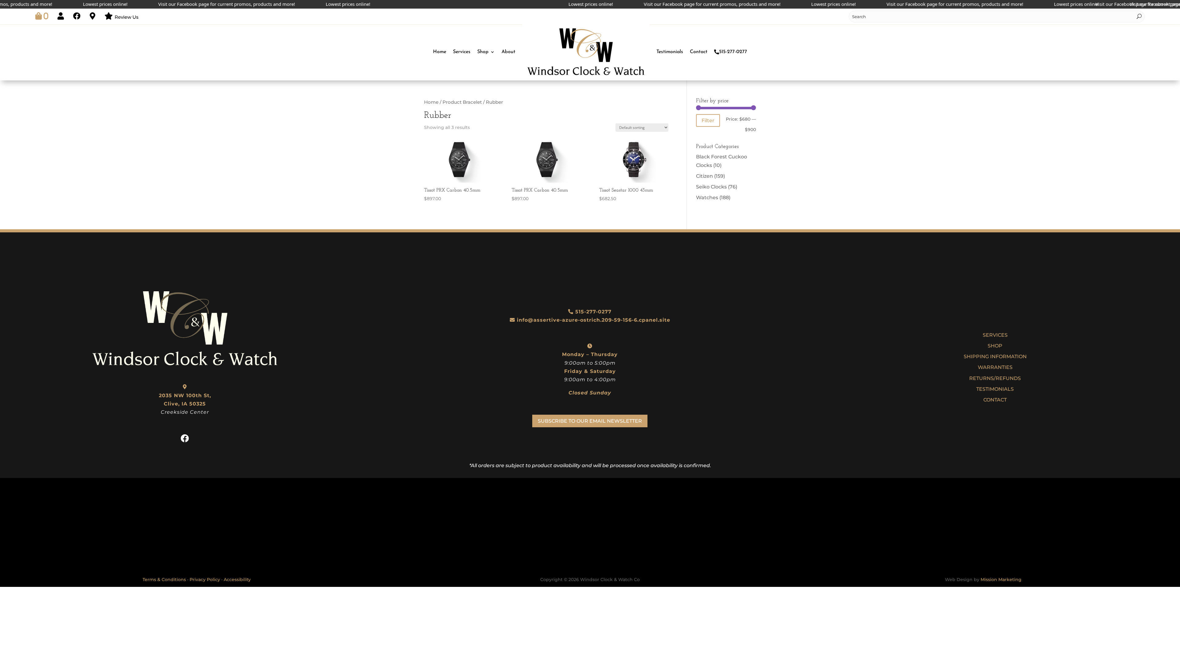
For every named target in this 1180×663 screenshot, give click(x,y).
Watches (707, 197)
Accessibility (237, 579)
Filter (708, 120)
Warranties (995, 367)
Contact (698, 51)
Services (461, 51)
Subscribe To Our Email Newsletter (590, 421)
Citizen (704, 176)
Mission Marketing (1001, 579)
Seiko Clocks (711, 187)
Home (439, 51)
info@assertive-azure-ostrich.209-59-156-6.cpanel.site (593, 320)
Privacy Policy (205, 579)
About (508, 51)
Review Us (127, 17)
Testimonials (669, 51)
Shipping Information (995, 356)
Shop (483, 51)
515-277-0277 (733, 51)
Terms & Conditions (164, 579)
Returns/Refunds (995, 378)
